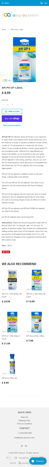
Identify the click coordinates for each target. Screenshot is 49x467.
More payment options (12, 125)
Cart (45, 3)
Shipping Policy (24, 420)
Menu (7, 3)
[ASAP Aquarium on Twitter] (22, 446)
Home (4, 29)
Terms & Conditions (24, 423)
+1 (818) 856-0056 (24, 433)
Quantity (5, 100)
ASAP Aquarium (19, 453)
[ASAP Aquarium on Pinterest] (26, 446)
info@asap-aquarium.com (25, 437)
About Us (24, 417)
